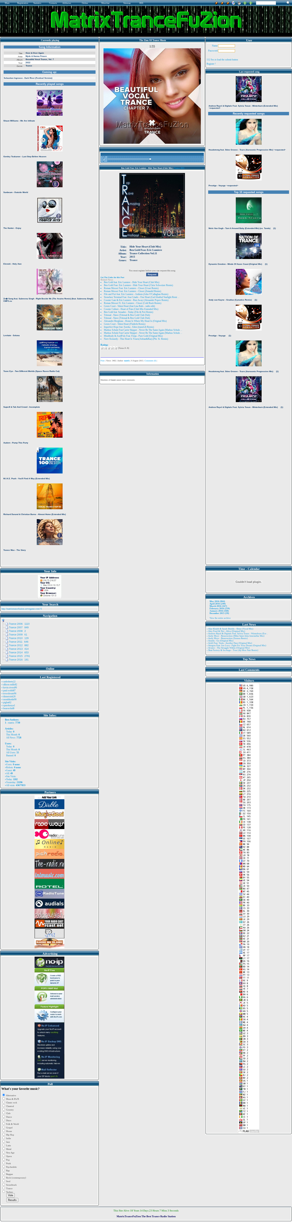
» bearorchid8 (7, 708)
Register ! (211, 63)
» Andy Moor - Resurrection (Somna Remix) (227, 638)
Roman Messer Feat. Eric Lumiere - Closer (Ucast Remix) (131, 288)
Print (102, 361)
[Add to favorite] (251, 2)
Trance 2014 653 (19, 652)
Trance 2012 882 (19, 645)
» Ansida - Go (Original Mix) (220, 640)
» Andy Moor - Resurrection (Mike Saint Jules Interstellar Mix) (235, 636)
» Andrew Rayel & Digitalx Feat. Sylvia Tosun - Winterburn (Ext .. (237, 633)
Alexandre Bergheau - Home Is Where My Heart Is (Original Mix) (135, 321)
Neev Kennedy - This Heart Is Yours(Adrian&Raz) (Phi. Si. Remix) (136, 339)
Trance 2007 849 (19, 627)
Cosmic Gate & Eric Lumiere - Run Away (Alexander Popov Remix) (136, 300)
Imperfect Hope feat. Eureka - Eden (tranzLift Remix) (129, 327)
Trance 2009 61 (18, 634)
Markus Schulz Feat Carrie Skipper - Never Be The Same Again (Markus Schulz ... (143, 330)
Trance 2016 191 (19, 659)
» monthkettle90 (8, 699)
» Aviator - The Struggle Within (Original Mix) (228, 648)
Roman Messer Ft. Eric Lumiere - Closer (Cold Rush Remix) (132, 303)
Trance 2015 (179, 168)
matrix (11, 722)
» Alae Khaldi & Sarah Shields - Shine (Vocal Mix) (230, 628)
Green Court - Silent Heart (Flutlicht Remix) (124, 324)
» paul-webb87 (8, 690)
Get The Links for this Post (112, 277)
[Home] (239, 2)
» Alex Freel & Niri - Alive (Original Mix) (226, 631)
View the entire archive (220, 618)
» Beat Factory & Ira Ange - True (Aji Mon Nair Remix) (232, 650)
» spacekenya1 (8, 705)
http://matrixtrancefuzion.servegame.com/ (20, 608)
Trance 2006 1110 (19, 624)
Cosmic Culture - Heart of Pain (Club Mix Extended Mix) (131, 309)
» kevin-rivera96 (9, 687)
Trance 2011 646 (18, 641)
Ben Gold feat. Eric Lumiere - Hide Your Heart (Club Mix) (131, 282)
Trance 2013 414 (19, 649)
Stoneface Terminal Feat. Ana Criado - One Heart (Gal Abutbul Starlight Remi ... (141, 297)
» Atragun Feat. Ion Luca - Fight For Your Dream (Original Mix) (236, 645)
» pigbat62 (6, 702)
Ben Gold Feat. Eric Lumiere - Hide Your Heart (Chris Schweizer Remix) (138, 285)
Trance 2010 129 (19, 638)
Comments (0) (150, 361)
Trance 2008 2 (17, 631)
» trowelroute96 (8, 693)
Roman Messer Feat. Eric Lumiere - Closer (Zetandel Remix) (132, 291)
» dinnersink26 (8, 696)
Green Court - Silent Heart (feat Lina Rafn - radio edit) (129, 306)
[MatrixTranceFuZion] (245, 2)
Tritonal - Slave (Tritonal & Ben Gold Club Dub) (127, 315)
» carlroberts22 (8, 681)
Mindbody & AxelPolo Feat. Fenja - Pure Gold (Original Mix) (133, 336)
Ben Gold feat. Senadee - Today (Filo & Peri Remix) (128, 312)
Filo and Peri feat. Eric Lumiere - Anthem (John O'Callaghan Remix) (136, 294)
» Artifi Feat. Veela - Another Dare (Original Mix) (229, 643)
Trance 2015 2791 (19, 656)
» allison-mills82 (9, 684)
